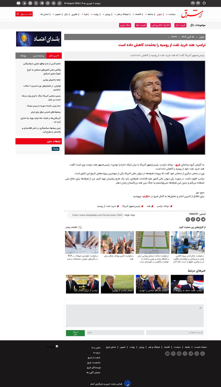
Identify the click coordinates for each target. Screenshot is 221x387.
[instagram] (47, 3)
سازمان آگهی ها (94, 372)
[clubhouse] (24, 3)
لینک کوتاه (129, 215)
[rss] (53, 3)
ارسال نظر (75, 333)
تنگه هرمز (125, 25)
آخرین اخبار (54, 55)
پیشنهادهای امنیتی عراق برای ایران (46, 112)
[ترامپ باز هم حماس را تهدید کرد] (152, 284)
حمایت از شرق (94, 357)
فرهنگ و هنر (122, 14)
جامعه (150, 14)
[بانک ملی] (38, 46)
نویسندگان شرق (94, 367)
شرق (177, 165)
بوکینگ (55, 148)
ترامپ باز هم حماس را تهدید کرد (153, 290)
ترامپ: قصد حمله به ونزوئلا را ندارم (188, 290)
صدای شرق (111, 347)
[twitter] (36, 3)
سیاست (172, 14)
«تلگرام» (145, 196)
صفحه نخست (200, 347)
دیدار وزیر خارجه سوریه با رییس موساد (44, 105)
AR (192, 3)
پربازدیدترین (38, 55)
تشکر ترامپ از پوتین (122, 290)
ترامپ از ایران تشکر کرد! (86, 290)
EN (198, 3)
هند (149, 206)
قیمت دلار (180, 25)
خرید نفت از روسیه (107, 206)
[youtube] (18, 3)
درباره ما (97, 352)
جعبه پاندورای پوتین (52, 79)
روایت (96, 14)
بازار (66, 14)
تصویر (58, 14)
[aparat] (30, 3)
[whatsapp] (188, 219)
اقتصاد (138, 14)
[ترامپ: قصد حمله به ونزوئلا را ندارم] (187, 284)
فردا (85, 14)
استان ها (45, 14)
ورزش (107, 14)
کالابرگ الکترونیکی (161, 25)
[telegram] (42, 3)
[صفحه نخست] (203, 3)
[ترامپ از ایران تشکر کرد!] (82, 284)
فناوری (74, 14)
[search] (59, 3)
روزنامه (23, 55)
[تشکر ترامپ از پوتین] (117, 284)
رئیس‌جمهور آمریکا (131, 206)
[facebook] (193, 220)
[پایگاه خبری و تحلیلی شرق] (192, 18)
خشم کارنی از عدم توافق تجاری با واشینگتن (42, 63)
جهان (159, 14)
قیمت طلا (141, 25)
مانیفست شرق (94, 362)
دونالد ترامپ (163, 206)
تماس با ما (96, 347)
